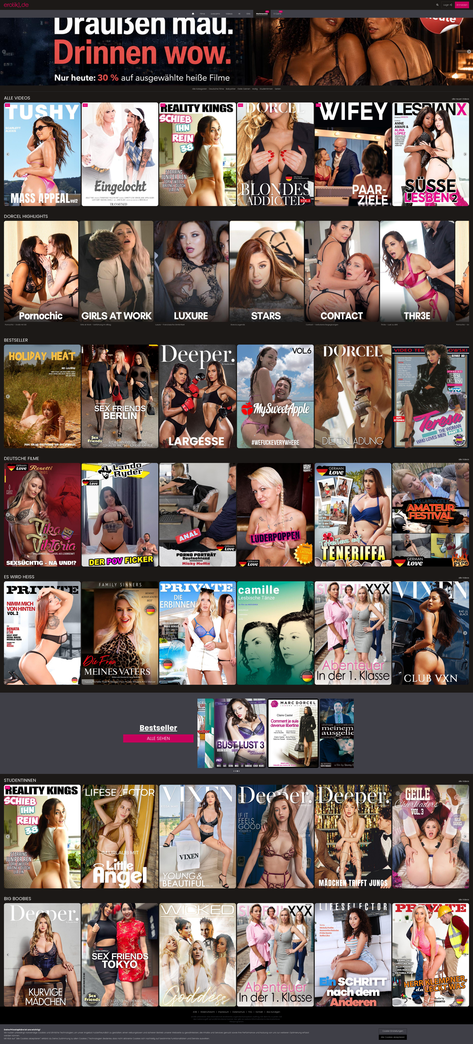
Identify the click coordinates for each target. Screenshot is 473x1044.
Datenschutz (238, 1012)
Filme (202, 13)
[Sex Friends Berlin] (328, 733)
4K (239, 13)
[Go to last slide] (8, 154)
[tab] (233, 771)
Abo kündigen (273, 1012)
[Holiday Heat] (275, 733)
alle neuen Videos (460, 99)
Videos (229, 13)
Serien (278, 88)
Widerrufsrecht (207, 1012)
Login (446, 4)
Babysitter (231, 88)
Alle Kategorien (199, 88)
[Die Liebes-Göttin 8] (223, 733)
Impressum (223, 1012)
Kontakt (259, 1012)
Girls (248, 13)
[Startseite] (193, 14)
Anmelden (461, 4)
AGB (195, 1012)
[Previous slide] (4, 52)
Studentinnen (266, 88)
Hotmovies (262, 13)
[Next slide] (469, 52)
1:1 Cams (278, 13)
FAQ (250, 1012)
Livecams (215, 13)
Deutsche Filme (216, 88)
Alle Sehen (158, 738)
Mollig (255, 88)
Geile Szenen (243, 88)
